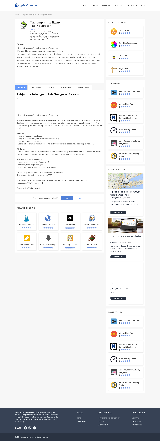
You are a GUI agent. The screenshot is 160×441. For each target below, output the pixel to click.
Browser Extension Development (109, 418)
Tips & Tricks (81, 421)
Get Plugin (36, 87)
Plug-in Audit (102, 421)
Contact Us (131, 5)
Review (21, 87)
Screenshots (83, 87)
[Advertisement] (83, 36)
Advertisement (103, 425)
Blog (143, 5)
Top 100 (94, 5)
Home (85, 5)
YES (67, 198)
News (79, 418)
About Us (118, 5)
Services (106, 5)
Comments (65, 87)
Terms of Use (136, 421)
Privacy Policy (137, 425)
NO (80, 198)
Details (50, 87)
